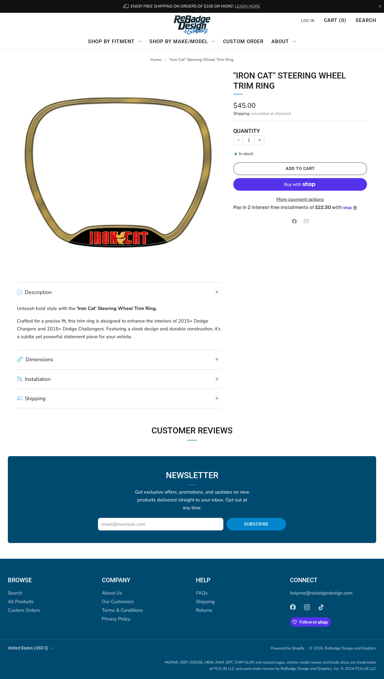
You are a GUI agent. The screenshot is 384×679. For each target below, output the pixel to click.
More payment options (300, 199)
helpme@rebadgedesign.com (321, 593)
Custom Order (243, 41)
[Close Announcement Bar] (380, 6)
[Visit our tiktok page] (321, 607)
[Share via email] (306, 221)
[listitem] (192, 6)
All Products (21, 601)
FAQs (202, 593)
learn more (247, 6)
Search (366, 20)
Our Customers (118, 601)
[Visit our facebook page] (293, 607)
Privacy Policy (116, 619)
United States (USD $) (28, 648)
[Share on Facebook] (294, 221)
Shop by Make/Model (178, 41)
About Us (112, 593)
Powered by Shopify (287, 648)
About (280, 41)
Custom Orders (24, 610)
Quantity (246, 131)
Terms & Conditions (122, 610)
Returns (204, 610)
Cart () (335, 20)
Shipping (241, 113)
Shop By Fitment (111, 41)
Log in (308, 20)
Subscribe (256, 524)
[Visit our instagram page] (307, 607)
